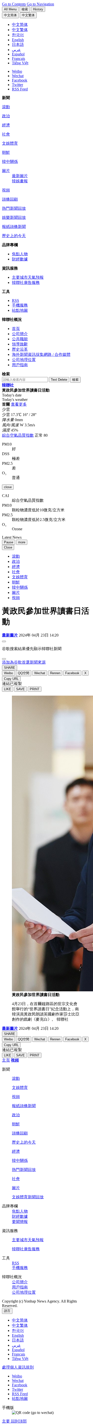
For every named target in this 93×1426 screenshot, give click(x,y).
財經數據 (20, 259)
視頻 (6, 190)
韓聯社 (8, 385)
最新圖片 (20, 176)
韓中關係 (10, 161)
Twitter (17, 85)
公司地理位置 (24, 360)
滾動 (6, 107)
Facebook (19, 80)
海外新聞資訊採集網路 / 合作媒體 (41, 354)
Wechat (18, 76)
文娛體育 (10, 143)
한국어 (18, 1330)
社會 (6, 134)
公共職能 (20, 339)
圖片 (6, 171)
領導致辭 (20, 344)
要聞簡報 (20, 1222)
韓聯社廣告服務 (26, 282)
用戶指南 (20, 365)
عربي (16, 1345)
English (18, 1335)
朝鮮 (6, 152)
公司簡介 (20, 334)
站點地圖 (20, 310)
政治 (6, 116)
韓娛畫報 (20, 181)
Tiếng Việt (20, 1359)
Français (18, 1354)
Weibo (17, 71)
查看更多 (19, 404)
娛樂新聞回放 (14, 217)
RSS (15, 300)
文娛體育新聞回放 (28, 1197)
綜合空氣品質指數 (18, 435)
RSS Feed (20, 89)
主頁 (6, 1060)
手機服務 (20, 305)
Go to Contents (14, 4)
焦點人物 (20, 254)
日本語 (18, 1340)
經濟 (6, 125)
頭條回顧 (10, 199)
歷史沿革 (20, 349)
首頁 (16, 328)
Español (18, 1350)
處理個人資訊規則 (18, 1367)
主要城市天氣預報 (28, 277)
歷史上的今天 (14, 236)
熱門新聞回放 (14, 208)
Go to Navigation (40, 4)
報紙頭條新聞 (14, 226)
